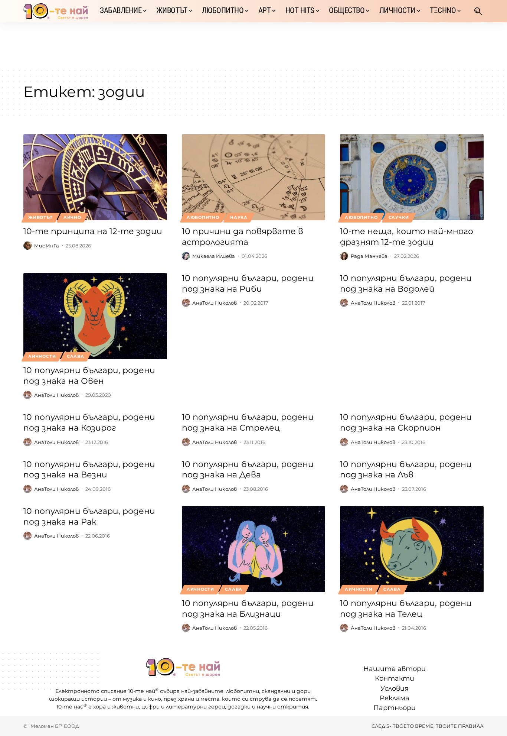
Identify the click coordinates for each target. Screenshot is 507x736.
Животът (40, 217)
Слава (75, 356)
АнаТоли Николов (56, 395)
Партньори (394, 708)
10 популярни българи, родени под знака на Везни (89, 469)
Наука (239, 217)
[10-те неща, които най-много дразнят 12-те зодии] (412, 177)
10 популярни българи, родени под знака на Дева (248, 469)
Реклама (394, 698)
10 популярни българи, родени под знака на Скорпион (406, 422)
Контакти (394, 678)
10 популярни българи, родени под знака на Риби (248, 283)
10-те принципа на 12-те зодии (92, 231)
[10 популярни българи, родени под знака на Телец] (412, 549)
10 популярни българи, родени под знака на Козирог (89, 422)
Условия (394, 688)
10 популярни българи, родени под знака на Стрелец (248, 422)
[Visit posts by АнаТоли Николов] (27, 395)
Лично (72, 217)
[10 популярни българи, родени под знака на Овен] (95, 316)
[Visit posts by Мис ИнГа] (27, 245)
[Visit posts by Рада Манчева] (344, 256)
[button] (478, 11)
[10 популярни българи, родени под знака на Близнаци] (254, 549)
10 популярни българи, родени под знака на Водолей (406, 283)
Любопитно (203, 217)
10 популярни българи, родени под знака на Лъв (406, 469)
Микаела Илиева (213, 256)
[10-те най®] (55, 11)
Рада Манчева (369, 256)
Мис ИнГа (46, 246)
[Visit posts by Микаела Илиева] (186, 256)
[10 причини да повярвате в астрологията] (254, 177)
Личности (42, 356)
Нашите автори (394, 669)
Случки (399, 217)
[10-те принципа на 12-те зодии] (95, 177)
